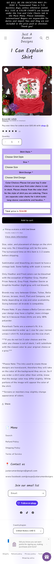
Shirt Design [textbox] (26, 172)
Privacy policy (30, 554)
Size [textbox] (26, 162)
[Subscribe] (43, 493)
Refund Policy (12, 441)
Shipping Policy (13, 448)
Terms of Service (14, 454)
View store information (16, 236)
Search (9, 435)
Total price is (16, 211)
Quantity (6, 136)
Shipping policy (28, 558)
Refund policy (16, 554)
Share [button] (8, 404)
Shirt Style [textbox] (26, 152)
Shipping (5, 121)
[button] (5, 38)
